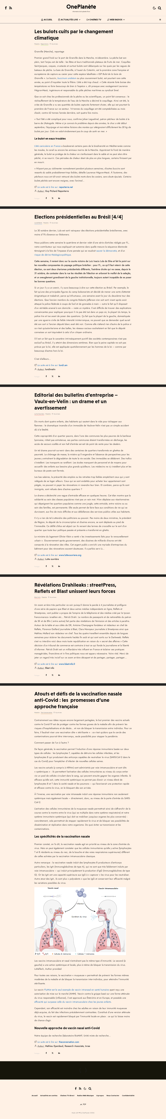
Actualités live (69, 19)
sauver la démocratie (106, 250)
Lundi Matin (38, 223)
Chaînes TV (95, 19)
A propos (100, 1095)
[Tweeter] (52, 198)
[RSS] (10, 8)
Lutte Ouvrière (39, 414)
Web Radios (116, 19)
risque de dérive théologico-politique (52, 254)
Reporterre (44, 44)
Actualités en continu (48, 1095)
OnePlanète (81, 6)
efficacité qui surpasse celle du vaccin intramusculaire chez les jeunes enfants (72, 1001)
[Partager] (46, 198)
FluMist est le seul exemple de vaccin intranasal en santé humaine (76, 989)
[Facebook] (6, 8)
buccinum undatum (66, 78)
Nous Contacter (113, 1095)
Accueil (48, 19)
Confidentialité (128, 1095)
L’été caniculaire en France (47, 146)
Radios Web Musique (85, 1095)
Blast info (37, 597)
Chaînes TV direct (67, 1095)
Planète (36, 44)
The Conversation (46, 712)
